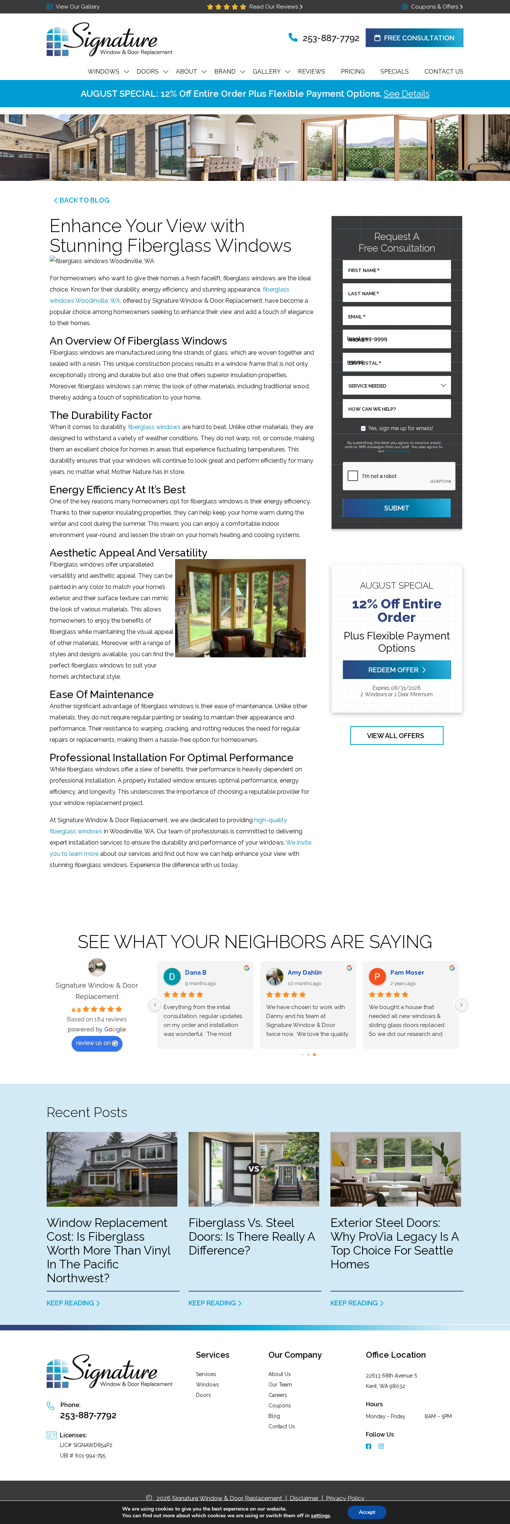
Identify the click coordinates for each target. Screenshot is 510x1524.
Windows (207, 1385)
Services (206, 1374)
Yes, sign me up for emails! (400, 428)
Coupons (279, 1406)
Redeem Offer (393, 670)
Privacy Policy (397, 451)
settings (320, 1515)
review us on (93, 1042)
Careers (277, 1395)
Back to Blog (84, 200)
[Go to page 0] (302, 1054)
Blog (274, 1416)
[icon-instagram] (382, 1447)
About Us (279, 1374)
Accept (367, 1512)
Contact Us (281, 1426)
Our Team (280, 1385)
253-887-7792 (330, 38)
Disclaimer (304, 1498)
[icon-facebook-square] (369, 1447)
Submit (397, 508)
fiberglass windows (154, 427)
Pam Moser (408, 972)
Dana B (195, 972)
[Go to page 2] (314, 1054)
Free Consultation (419, 38)
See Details (407, 93)
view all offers (395, 736)
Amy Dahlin (305, 972)
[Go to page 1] (308, 1054)
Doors (203, 1395)
